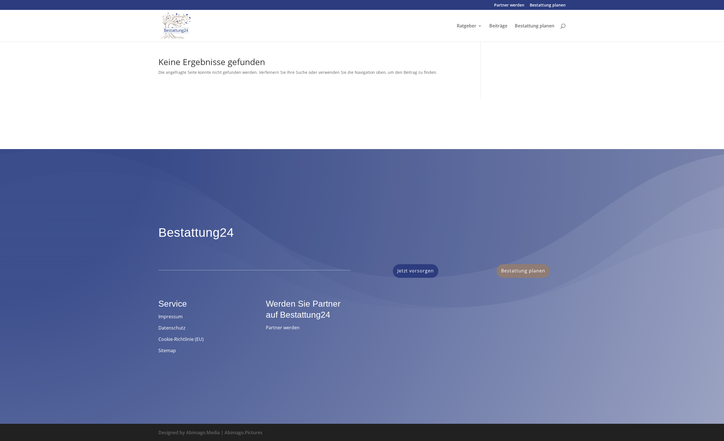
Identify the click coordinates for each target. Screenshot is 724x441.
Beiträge (498, 26)
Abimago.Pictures (243, 432)
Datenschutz (171, 328)
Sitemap (167, 350)
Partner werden (509, 5)
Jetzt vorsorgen (415, 271)
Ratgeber (466, 26)
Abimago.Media (203, 432)
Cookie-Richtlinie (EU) (181, 339)
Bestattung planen (548, 5)
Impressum (170, 316)
